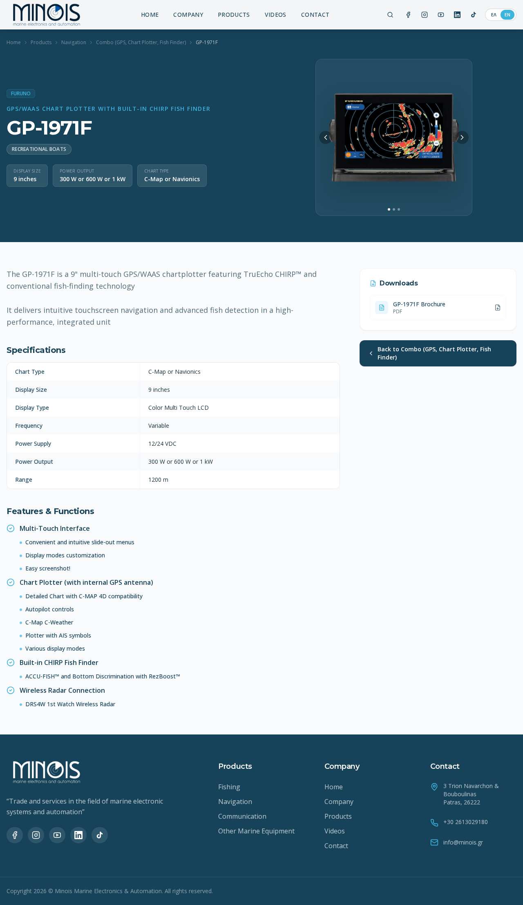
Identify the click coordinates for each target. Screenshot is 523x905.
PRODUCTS (234, 14)
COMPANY (188, 14)
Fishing (229, 786)
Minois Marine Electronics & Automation (108, 891)
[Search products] (390, 14)
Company (338, 801)
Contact (336, 845)
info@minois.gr (463, 842)
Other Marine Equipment (256, 830)
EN (507, 14)
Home (14, 42)
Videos (334, 830)
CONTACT (315, 14)
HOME (150, 14)
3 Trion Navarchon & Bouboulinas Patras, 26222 (471, 794)
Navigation (73, 42)
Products (41, 42)
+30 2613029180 (465, 822)
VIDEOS (275, 14)
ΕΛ (493, 14)
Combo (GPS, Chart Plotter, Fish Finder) (141, 42)
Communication (242, 816)
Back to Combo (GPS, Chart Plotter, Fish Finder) (434, 353)
